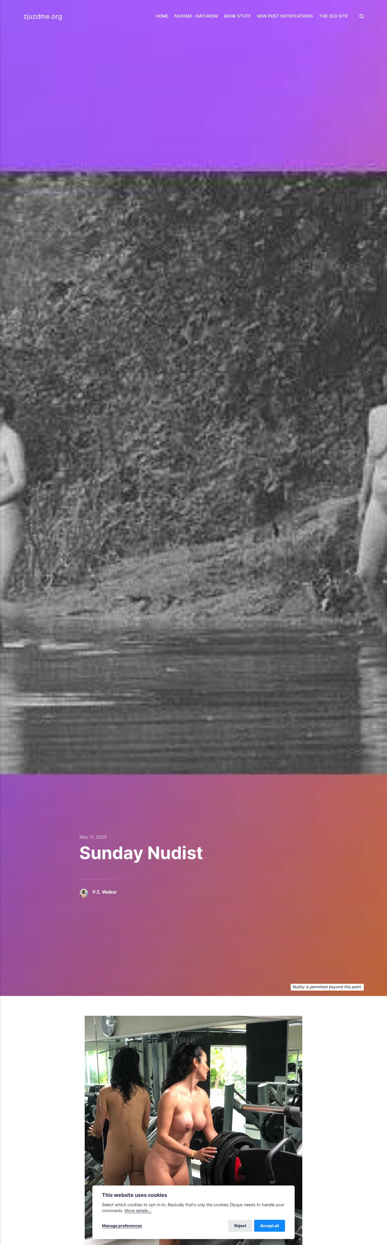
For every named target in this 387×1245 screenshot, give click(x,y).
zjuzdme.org (42, 16)
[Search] (360, 16)
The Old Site (333, 16)
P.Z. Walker (105, 892)
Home (162, 16)
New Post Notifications (285, 16)
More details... (138, 1210)
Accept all (269, 1225)
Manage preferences (122, 1225)
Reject (240, 1225)
